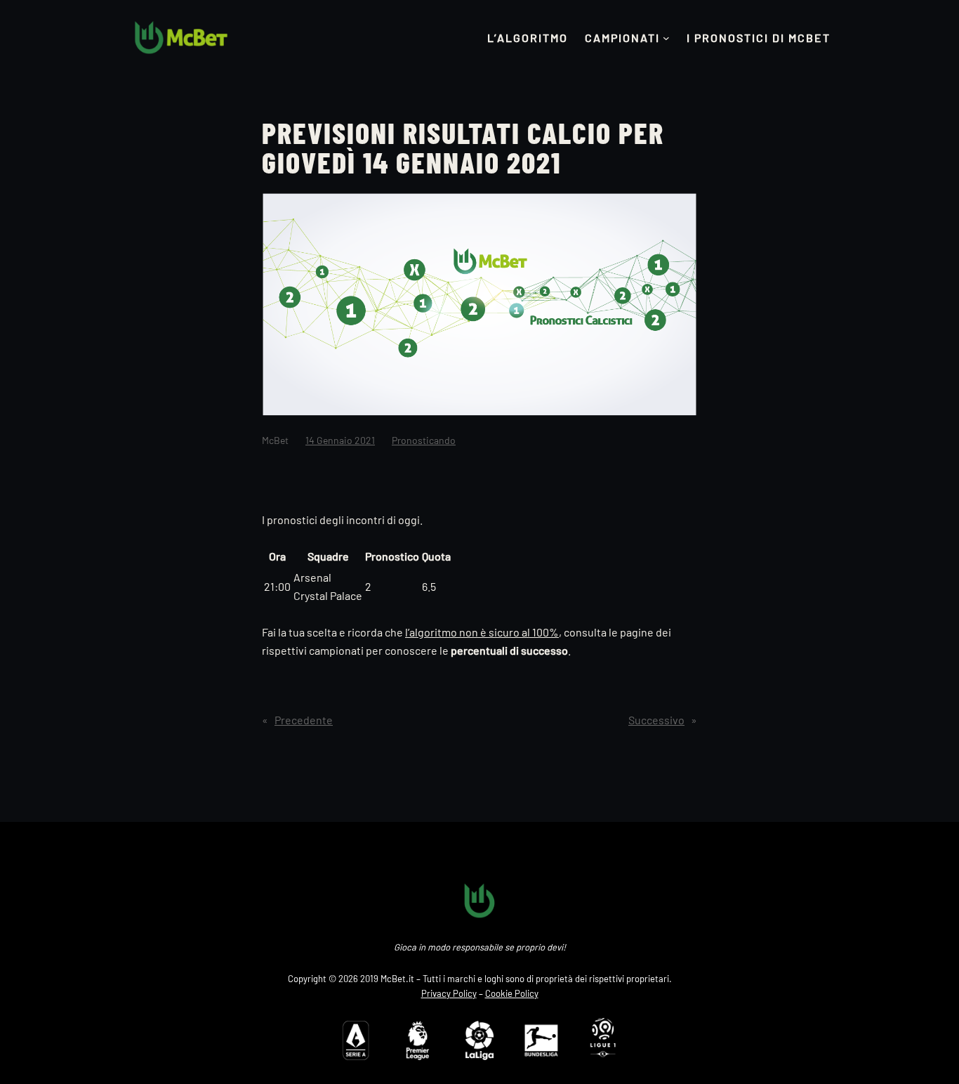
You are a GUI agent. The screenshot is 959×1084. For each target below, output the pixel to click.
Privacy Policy (449, 993)
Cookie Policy (511, 993)
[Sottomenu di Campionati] (666, 37)
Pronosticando (424, 440)
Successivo (656, 719)
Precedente (304, 719)
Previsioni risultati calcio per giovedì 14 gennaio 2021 (463, 146)
